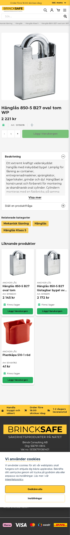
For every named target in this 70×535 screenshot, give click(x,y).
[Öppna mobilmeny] (65, 10)
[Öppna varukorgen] (58, 10)
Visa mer (35, 197)
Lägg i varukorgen (18, 311)
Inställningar (35, 498)
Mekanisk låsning (16, 223)
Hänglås (18, 23)
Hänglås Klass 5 (31, 23)
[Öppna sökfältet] (45, 10)
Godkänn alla (35, 489)
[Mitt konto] (52, 10)
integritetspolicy (14, 479)
